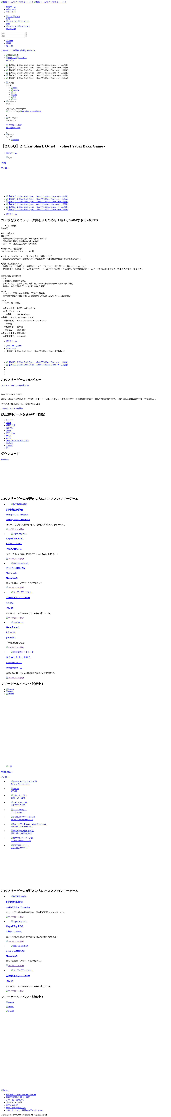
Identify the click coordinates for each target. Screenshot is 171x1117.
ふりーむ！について (15, 1100)
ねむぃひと (11, 632)
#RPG (8, 438)
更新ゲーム (11, 9)
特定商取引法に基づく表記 (18, 1097)
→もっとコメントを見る (12, 408)
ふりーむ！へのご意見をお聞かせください (25, 1110)
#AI (7, 448)
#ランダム (10, 433)
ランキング (11, 12)
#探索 (8, 43)
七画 (3, 163)
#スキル (9, 428)
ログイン (31, 50)
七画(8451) (6, 771)
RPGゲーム (11, 348)
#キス (8, 436)
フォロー (5, 168)
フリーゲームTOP (14, 346)
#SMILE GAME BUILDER (17, 440)
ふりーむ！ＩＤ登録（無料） (14, 50)
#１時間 (9, 443)
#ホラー (9, 40)
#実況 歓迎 (11, 425)
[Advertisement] (20, 478)
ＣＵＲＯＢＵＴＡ (14, 663)
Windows (5, 459)
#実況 (8, 423)
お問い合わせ (12, 1105)
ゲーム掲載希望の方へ (16, 1108)
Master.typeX (11, 573)
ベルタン (10, 603)
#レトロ (9, 46)
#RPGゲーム (11, 153)
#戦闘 (8, 430)
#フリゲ (9, 445)
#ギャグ (9, 420)
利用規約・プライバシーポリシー (21, 1095)
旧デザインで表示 (14, 1102)
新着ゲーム (11, 7)
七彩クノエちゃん (14, 544)
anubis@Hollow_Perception (17, 515)
